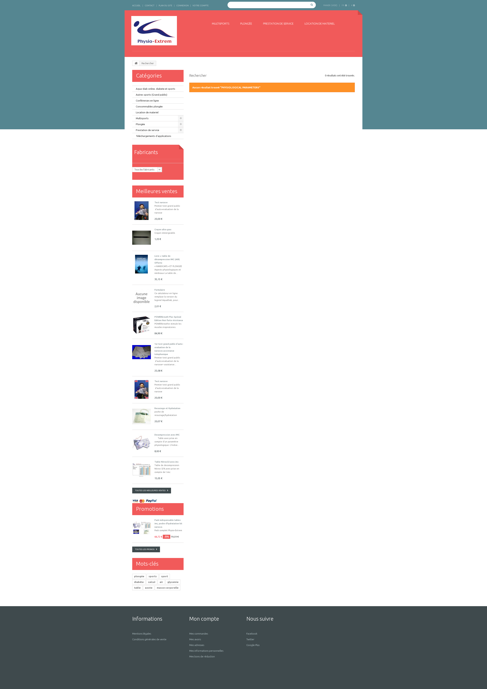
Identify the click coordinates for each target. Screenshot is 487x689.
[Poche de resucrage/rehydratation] (141, 416)
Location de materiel (320, 23)
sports (153, 576)
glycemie (172, 582)
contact (149, 5)
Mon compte (204, 619)
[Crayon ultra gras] (141, 237)
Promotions (150, 509)
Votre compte (200, 5)
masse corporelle (167, 587)
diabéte (139, 582)
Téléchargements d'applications (153, 136)
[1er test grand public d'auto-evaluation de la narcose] (141, 210)
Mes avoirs (195, 639)
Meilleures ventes (156, 191)
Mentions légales (141, 633)
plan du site (165, 5)
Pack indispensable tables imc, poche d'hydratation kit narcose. (168, 523)
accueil (136, 5)
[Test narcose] (141, 389)
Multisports (220, 23)
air (161, 582)
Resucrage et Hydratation (167, 408)
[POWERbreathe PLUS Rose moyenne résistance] (141, 325)
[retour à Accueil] (136, 63)
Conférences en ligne (147, 100)
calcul (151, 582)
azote (148, 587)
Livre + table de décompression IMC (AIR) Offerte (167, 259)
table (137, 587)
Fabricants (146, 152)
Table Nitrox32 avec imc (166, 462)
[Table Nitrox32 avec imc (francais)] (141, 470)
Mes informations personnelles (206, 650)
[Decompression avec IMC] (141, 443)
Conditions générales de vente (149, 639)
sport (164, 576)
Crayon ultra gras (162, 229)
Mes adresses (196, 645)
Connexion (182, 5)
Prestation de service (278, 23)
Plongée (246, 23)
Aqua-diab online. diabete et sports (155, 88)
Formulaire (159, 290)
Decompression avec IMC (167, 435)
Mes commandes (198, 633)
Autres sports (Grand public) (151, 94)
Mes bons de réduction (202, 656)
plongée (139, 576)
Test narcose (161, 202)
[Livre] (141, 264)
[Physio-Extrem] (167, 30)
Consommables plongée (149, 106)
